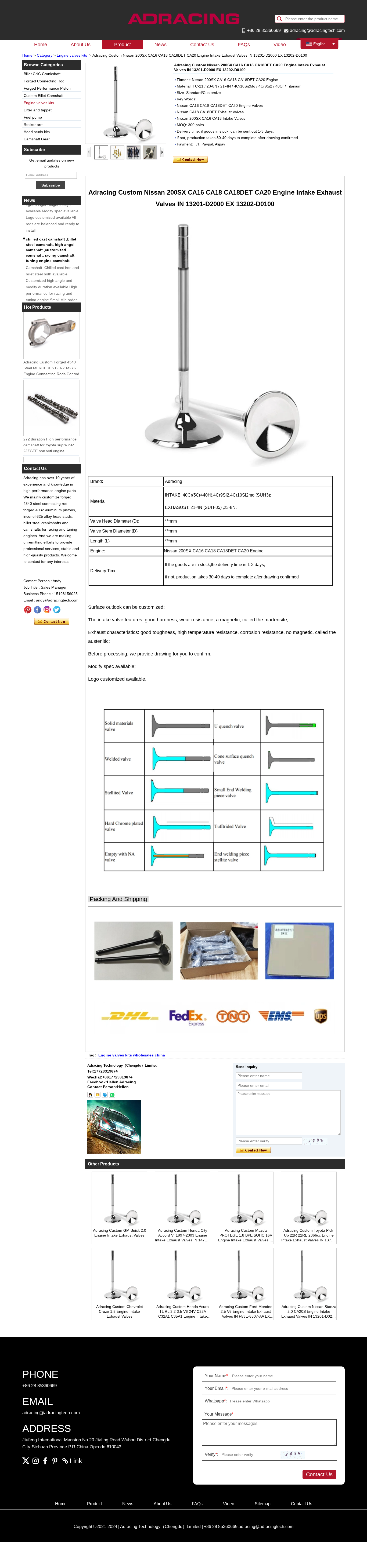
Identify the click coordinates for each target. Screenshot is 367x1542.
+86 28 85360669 (264, 30)
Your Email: (216, 1388)
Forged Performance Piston (47, 88)
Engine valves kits (72, 55)
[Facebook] (37, 610)
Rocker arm (34, 124)
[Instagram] (47, 610)
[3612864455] (90, 1095)
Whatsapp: (216, 1401)
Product (122, 44)
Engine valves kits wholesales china (131, 1055)
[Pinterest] (27, 610)
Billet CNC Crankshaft (42, 74)
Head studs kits (37, 132)
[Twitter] (56, 610)
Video (280, 44)
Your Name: (217, 1375)
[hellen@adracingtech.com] (97, 1095)
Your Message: (219, 1414)
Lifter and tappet (38, 110)
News (160, 44)
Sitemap (263, 1503)
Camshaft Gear (37, 139)
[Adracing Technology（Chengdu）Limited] (183, 18)
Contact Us (202, 44)
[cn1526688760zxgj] (105, 1095)
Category (44, 55)
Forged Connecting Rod (44, 81)
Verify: (211, 1454)
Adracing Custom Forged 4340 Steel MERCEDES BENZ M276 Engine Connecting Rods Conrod (51, 360)
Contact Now (51, 621)
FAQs (244, 44)
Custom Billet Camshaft (43, 95)
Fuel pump (33, 117)
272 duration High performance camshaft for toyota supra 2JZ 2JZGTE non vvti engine (50, 437)
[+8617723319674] (112, 1095)
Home (40, 44)
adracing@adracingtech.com (317, 30)
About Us (81, 44)
